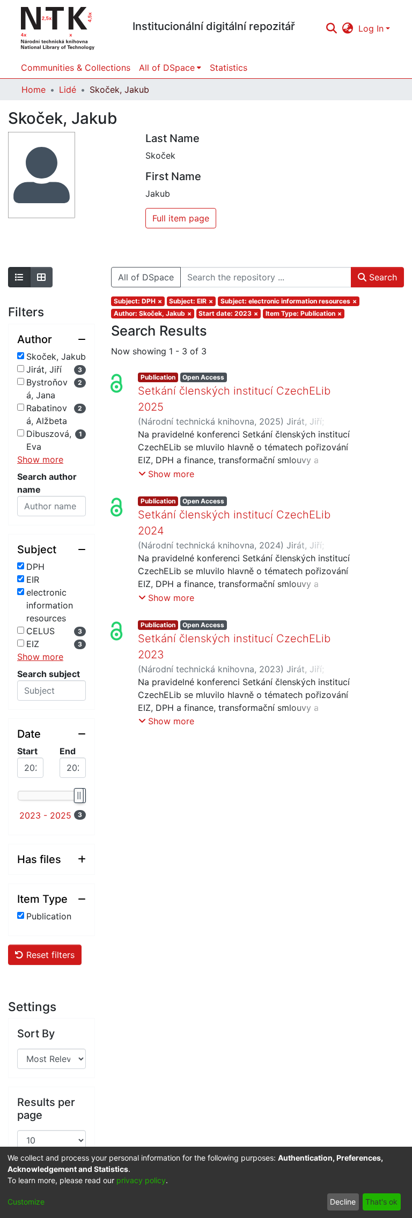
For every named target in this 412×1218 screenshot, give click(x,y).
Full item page (180, 218)
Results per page (46, 1109)
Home (33, 89)
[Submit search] (331, 28)
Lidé (67, 89)
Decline (343, 1201)
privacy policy (141, 1180)
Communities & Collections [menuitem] (75, 67)
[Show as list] (19, 277)
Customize (26, 1201)
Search (381, 277)
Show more (40, 459)
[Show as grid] (41, 277)
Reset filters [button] (49, 954)
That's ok (381, 1201)
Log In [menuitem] (371, 28)
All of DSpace (146, 277)
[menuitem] (348, 28)
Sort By (36, 1033)
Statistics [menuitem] (228, 67)
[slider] (78, 795)
